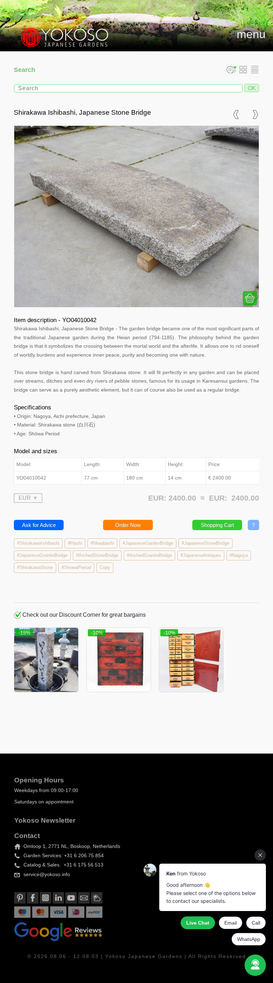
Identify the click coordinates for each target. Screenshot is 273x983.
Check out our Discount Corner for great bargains (83, 615)
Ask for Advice (39, 525)
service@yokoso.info (46, 874)
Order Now (128, 525)
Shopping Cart (217, 525)
